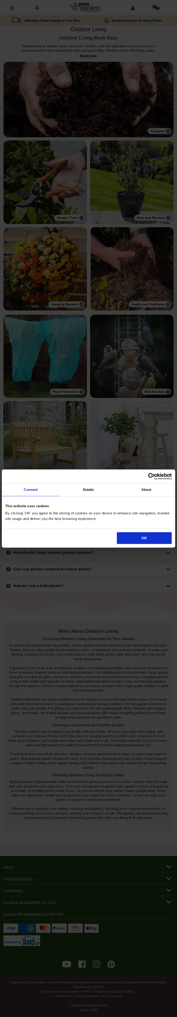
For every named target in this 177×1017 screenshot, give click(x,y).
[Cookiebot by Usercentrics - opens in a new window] (151, 476)
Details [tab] (88, 490)
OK (144, 538)
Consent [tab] (31, 490)
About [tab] (146, 490)
